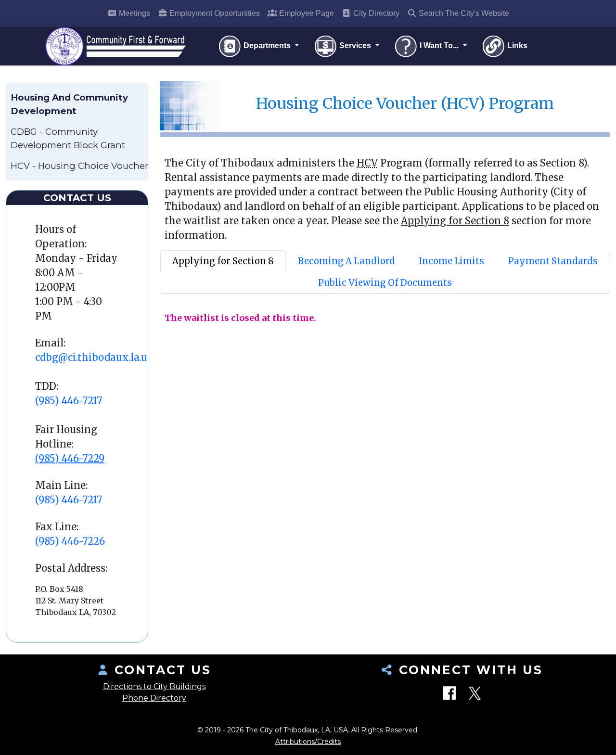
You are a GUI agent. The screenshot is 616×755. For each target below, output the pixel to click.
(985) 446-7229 (69, 458)
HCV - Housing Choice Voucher (79, 165)
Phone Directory (154, 698)
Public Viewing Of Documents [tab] (385, 282)
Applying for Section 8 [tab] (223, 261)
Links (516, 45)
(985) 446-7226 (70, 541)
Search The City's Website (463, 13)
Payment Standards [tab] (553, 261)
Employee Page (305, 13)
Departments (267, 45)
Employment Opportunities (213, 13)
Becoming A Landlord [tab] (346, 261)
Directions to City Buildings (154, 686)
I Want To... (439, 45)
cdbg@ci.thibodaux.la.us (93, 357)
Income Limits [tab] (451, 261)
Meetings (133, 13)
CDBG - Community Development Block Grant (68, 138)
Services (355, 45)
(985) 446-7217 (68, 401)
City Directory (375, 13)
